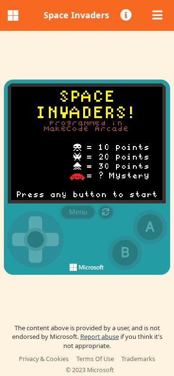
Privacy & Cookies (44, 359)
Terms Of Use (95, 359)
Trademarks (138, 359)
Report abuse (99, 336)
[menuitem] (127, 15)
